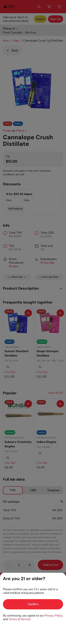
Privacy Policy (54, 616)
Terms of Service (19, 619)
